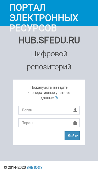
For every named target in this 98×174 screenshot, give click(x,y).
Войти (73, 136)
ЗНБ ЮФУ (35, 167)
